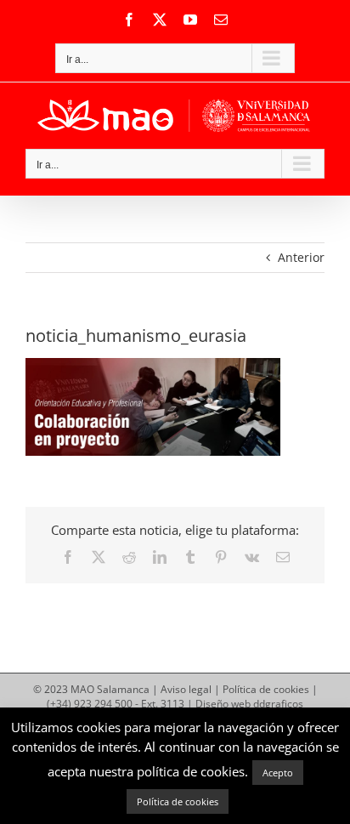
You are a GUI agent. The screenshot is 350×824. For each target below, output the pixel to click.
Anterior (301, 257)
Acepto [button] (277, 772)
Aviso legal (186, 689)
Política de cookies (266, 689)
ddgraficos (278, 703)
